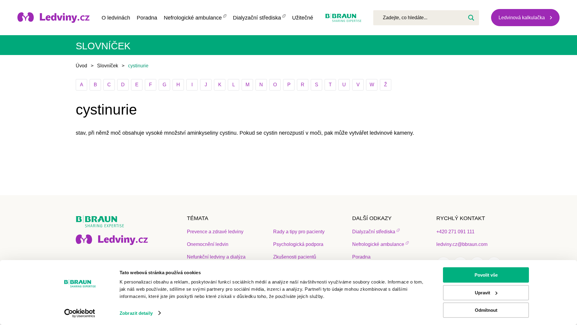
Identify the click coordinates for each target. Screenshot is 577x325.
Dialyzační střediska (257, 18)
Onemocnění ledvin (207, 244)
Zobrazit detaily (136, 313)
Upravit (482, 292)
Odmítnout (486, 310)
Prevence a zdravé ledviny (215, 231)
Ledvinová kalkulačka (522, 17)
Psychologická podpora (298, 244)
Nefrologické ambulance (193, 18)
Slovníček (107, 65)
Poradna (147, 18)
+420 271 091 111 (455, 231)
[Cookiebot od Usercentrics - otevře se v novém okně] (79, 313)
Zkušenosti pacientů (294, 256)
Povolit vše (486, 274)
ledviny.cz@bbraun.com (461, 244)
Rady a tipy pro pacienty (299, 231)
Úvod (81, 65)
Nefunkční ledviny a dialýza (216, 256)
